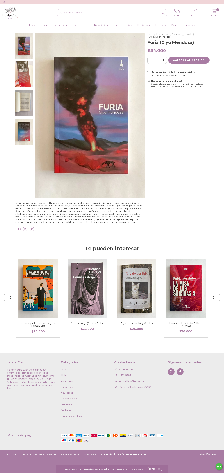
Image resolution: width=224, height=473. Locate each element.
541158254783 (126, 369)
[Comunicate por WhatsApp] (219, 466)
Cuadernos (143, 25)
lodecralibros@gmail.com (132, 381)
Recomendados (122, 25)
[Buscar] (163, 12)
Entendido (155, 469)
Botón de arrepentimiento (132, 454)
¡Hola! (44, 25)
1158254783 (125, 375)
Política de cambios (183, 25)
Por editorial (60, 25)
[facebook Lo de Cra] (9, 2)
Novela (188, 34)
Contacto (160, 25)
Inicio (32, 25)
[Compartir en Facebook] (18, 230)
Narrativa (176, 34)
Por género (80, 25)
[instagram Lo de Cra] (4, 2)
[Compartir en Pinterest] (32, 230)
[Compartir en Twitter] (25, 230)
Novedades (101, 25)
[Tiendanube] (207, 454)
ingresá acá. (109, 454)
